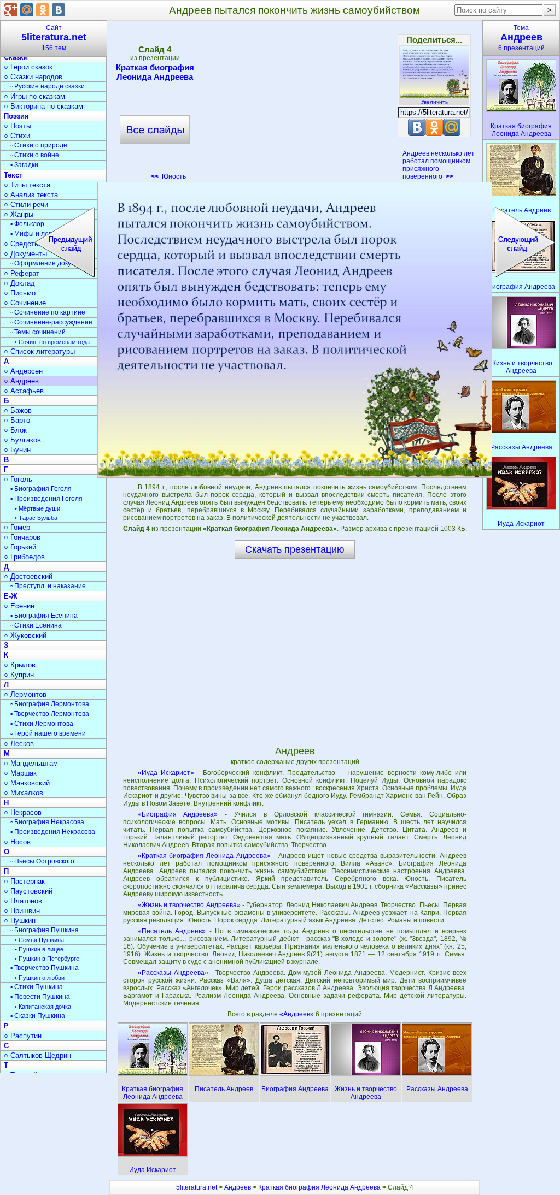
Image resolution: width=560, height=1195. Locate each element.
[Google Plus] (11, 9)
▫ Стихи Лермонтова (41, 723)
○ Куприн (19, 675)
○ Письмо (20, 293)
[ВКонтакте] (58, 9)
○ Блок (15, 430)
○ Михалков (23, 793)
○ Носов (17, 842)
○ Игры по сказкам (34, 96)
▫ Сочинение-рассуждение (51, 322)
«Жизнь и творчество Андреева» (189, 905)
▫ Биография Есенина (44, 615)
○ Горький (20, 547)
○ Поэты (17, 126)
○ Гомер (17, 527)
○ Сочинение (25, 303)
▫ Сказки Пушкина (37, 1016)
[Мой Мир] (26, 9)
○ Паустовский (28, 891)
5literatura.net (196, 1187)
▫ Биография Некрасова (47, 822)
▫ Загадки (24, 165)
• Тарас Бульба (36, 517)
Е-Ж (11, 596)
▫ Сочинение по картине (47, 312)
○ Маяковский (27, 783)
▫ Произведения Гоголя (46, 498)
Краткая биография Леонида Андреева (155, 72)
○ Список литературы (39, 351)
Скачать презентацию (295, 549)
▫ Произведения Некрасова (52, 832)
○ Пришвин (22, 911)
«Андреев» (297, 1014)
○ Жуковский (25, 635)
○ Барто (17, 420)
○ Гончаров (22, 537)
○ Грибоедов (24, 557)
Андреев (237, 1187)
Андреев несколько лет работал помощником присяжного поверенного (438, 165)
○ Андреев (21, 381)
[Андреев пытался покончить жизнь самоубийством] (294, 330)
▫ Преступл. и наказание (48, 586)
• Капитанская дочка (43, 1006)
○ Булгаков (22, 440)
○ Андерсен (23, 371)
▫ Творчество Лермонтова (49, 714)
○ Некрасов (23, 812)
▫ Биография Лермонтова (49, 704)
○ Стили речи (26, 204)
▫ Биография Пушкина (44, 930)
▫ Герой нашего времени (48, 733)
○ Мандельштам (31, 763)
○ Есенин (19, 606)
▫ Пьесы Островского (42, 861)
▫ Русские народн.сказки (47, 86)
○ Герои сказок (28, 67)
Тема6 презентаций (521, 38)
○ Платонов (23, 901)
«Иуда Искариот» (166, 773)
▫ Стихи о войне (34, 155)
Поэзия (16, 116)
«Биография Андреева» (178, 814)
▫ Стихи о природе (38, 145)
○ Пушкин (20, 920)
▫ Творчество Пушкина (44, 968)
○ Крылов (20, 665)
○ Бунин (17, 450)
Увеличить (434, 102)
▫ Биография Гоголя (41, 489)
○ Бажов (18, 410)
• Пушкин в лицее (39, 949)
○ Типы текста (27, 185)
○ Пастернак (24, 881)
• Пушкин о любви (40, 977)
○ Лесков (19, 744)
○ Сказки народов (33, 77)
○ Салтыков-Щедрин (37, 1055)
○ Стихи (17, 136)
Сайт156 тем (53, 38)
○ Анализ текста (31, 195)
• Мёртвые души (37, 508)
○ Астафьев (24, 391)
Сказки (16, 57)
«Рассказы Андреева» (173, 973)
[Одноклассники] (42, 9)
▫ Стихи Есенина (36, 625)
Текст (13, 175)
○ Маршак (20, 773)
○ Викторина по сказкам (43, 106)
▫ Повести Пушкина (40, 997)
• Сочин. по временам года (52, 342)
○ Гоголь (18, 479)
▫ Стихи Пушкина (36, 987)
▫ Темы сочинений (38, 332)
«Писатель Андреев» (172, 931)
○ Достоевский (28, 576)
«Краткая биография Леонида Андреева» (204, 856)
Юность (168, 176)
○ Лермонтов (25, 694)
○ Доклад (19, 283)
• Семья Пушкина (39, 940)
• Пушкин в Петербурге (47, 958)
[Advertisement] (294, 103)
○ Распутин (23, 1036)
